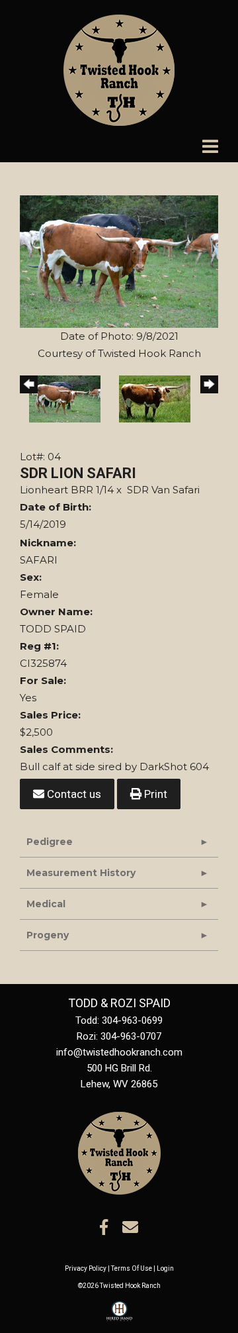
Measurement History (81, 873)
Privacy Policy (85, 1268)
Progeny (47, 935)
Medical (45, 904)
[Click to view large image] (119, 260)
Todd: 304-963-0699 (119, 1020)
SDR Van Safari (163, 489)
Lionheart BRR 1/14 (67, 489)
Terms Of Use (131, 1268)
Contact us (72, 794)
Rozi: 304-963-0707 (119, 1036)
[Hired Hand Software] (119, 1317)
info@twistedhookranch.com (119, 1052)
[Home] (119, 1153)
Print (154, 794)
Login (165, 1268)
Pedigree (49, 842)
